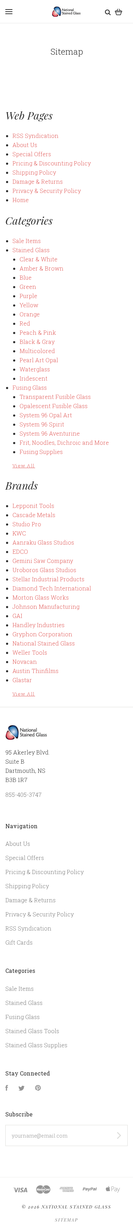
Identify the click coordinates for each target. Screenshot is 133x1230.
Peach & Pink (38, 332)
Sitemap (66, 1220)
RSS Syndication (35, 135)
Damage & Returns (37, 181)
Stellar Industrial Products (48, 579)
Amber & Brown (41, 268)
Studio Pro (26, 524)
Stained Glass (31, 250)
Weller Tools (29, 652)
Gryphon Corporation (42, 634)
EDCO (20, 551)
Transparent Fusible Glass (55, 396)
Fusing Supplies (41, 451)
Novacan (24, 661)
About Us (24, 145)
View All (23, 465)
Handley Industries (38, 625)
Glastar (22, 680)
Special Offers (31, 154)
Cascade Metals (33, 515)
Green (28, 286)
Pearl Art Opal (39, 360)
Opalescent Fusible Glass (54, 406)
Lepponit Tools (33, 505)
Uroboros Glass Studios (44, 570)
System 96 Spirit (42, 424)
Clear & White (38, 259)
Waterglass (35, 369)
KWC (19, 533)
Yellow (29, 305)
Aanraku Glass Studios (43, 542)
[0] (118, 11)
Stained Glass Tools (32, 1031)
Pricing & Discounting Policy (51, 163)
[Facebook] (6, 1088)
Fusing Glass (29, 387)
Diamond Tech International (51, 588)
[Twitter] (21, 1088)
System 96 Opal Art (46, 415)
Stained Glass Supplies (36, 1045)
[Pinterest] (38, 1088)
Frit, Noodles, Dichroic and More (64, 442)
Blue (26, 277)
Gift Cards (19, 942)
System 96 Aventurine (50, 433)
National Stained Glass (43, 643)
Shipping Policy (34, 172)
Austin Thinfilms (35, 670)
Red (25, 323)
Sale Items (26, 240)
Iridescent (34, 378)
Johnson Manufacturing (45, 606)
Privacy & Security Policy (46, 190)
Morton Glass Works (40, 597)
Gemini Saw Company (42, 560)
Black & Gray (37, 341)
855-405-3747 (23, 794)
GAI (17, 615)
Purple (28, 295)
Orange (30, 314)
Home (20, 200)
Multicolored (37, 351)
